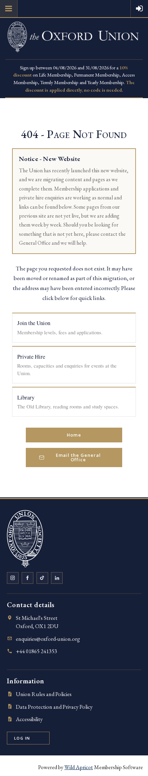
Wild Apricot (78, 767)
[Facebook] (27, 578)
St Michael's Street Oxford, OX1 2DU (37, 622)
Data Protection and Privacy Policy (54, 706)
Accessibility (29, 719)
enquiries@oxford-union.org (48, 638)
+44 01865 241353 (36, 651)
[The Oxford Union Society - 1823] (74, 55)
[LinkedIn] (57, 578)
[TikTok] (42, 578)
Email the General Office (78, 457)
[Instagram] (13, 578)
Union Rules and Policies (44, 694)
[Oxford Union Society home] (25, 538)
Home (74, 435)
